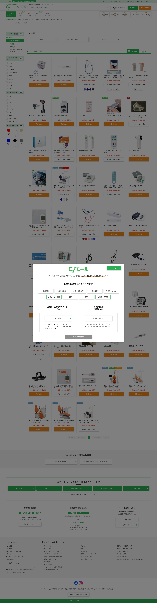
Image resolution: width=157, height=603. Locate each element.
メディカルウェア (58, 318)
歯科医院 (46, 291)
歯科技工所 (62, 291)
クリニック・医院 (54, 297)
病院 (70, 297)
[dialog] (78, 303)
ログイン (113, 268)
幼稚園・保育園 (103, 297)
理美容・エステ (111, 291)
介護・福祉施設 (78, 291)
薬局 (86, 297)
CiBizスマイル (98, 318)
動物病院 (95, 291)
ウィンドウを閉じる (78, 337)
